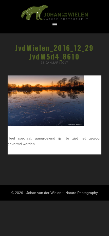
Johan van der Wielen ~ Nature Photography (54, 13)
